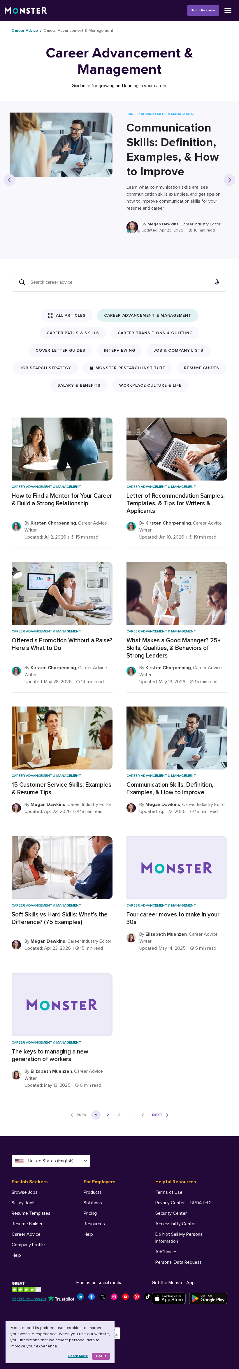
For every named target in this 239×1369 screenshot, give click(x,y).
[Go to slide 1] (128, 231)
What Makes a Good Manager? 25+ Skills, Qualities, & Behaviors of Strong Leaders (173, 648)
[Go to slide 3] (138, 231)
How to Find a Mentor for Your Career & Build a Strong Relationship (62, 499)
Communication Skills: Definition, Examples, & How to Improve (172, 150)
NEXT (157, 1114)
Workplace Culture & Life (150, 385)
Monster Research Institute (131, 367)
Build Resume (203, 10)
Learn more (78, 1356)
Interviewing (119, 350)
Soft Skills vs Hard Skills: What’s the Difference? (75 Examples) (60, 918)
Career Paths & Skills (73, 332)
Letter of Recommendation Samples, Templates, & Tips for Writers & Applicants (175, 503)
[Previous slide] (9, 180)
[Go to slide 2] (133, 231)
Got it (101, 1356)
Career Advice (25, 30)
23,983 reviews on (29, 1298)
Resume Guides (201, 367)
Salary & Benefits (79, 385)
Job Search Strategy (45, 367)
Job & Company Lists (178, 350)
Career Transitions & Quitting (155, 332)
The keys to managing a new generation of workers (50, 1055)
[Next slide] (229, 180)
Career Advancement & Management (147, 315)
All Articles (70, 315)
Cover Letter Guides (60, 350)
